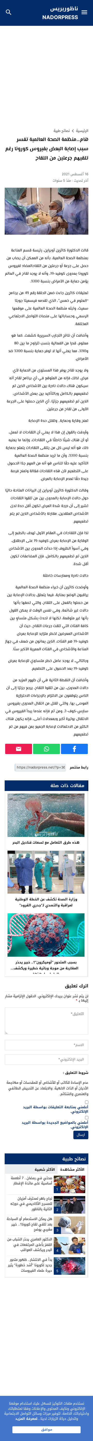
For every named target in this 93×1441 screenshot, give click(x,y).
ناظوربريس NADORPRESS (60, 13)
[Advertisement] (46, 74)
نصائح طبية (61, 131)
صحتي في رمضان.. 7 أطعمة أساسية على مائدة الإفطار (31, 1181)
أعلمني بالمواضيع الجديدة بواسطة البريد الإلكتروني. (55, 1125)
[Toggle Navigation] (86, 13)
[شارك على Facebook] (74, 749)
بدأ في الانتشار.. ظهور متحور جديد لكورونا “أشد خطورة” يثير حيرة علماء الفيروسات (30, 1265)
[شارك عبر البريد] (18, 749)
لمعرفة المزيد (26, 1418)
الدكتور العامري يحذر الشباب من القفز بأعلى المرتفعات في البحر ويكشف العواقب (29, 1244)
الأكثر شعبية (45, 1169)
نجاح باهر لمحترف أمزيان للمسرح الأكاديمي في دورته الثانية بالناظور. (31, 1204)
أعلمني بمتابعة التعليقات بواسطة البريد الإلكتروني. (55, 1109)
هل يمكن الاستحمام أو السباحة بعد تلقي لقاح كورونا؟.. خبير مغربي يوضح (29, 1224)
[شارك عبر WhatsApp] (46, 749)
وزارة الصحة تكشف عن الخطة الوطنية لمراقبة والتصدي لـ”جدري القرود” (46, 902)
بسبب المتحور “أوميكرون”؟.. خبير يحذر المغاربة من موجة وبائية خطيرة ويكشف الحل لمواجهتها (46, 968)
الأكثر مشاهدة (72, 1169)
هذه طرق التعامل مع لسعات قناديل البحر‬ (46, 842)
